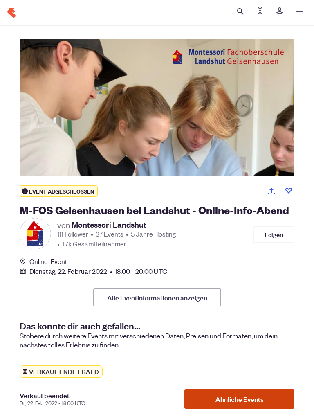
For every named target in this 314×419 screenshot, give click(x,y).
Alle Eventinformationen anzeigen (157, 297)
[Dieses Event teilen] (271, 191)
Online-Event (48, 261)
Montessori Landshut (109, 224)
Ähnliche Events (239, 398)
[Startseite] (11, 13)
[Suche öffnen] (240, 11)
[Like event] (288, 190)
